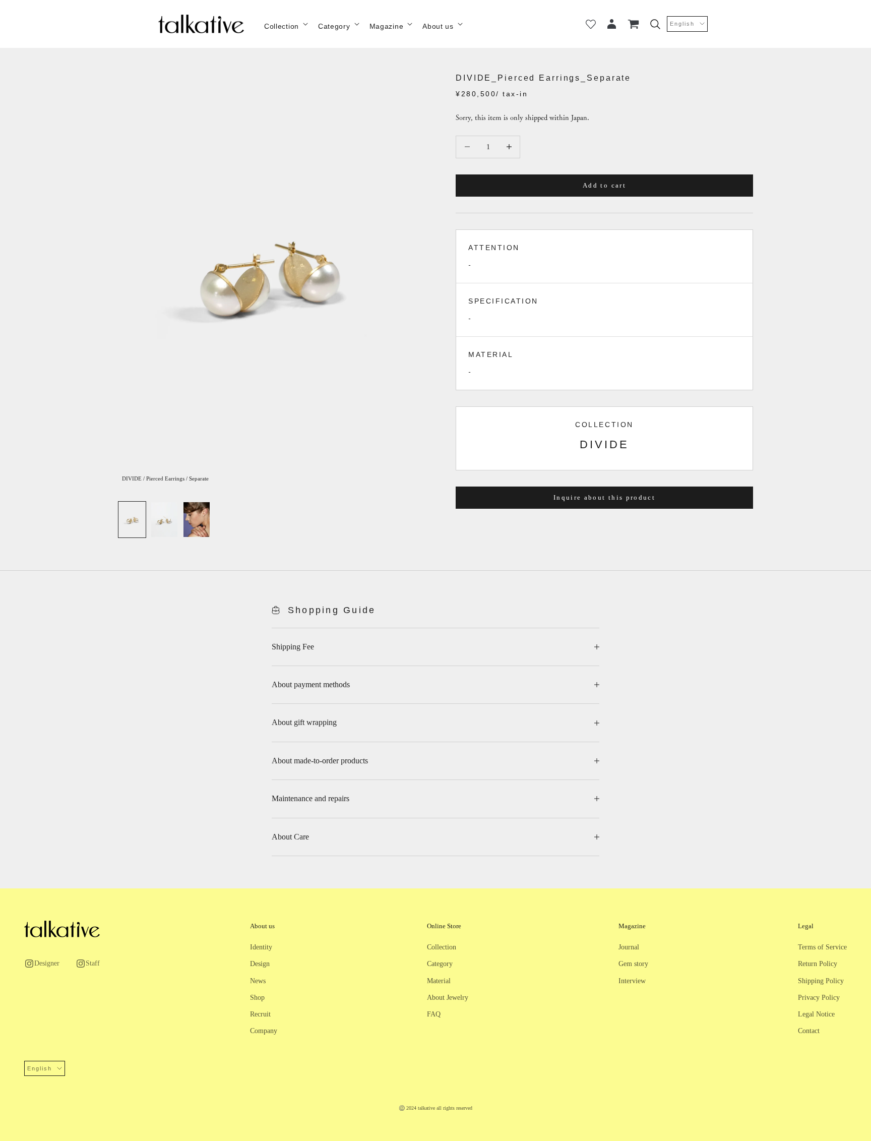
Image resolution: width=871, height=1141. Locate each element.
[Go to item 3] (196, 519)
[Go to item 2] (164, 519)
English (682, 24)
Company (263, 1031)
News (258, 981)
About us (438, 26)
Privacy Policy (819, 997)
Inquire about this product (604, 497)
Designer (46, 963)
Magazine (386, 26)
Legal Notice (816, 1014)
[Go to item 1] (132, 519)
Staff (93, 963)
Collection (281, 26)
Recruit (260, 1014)
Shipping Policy (821, 981)
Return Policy (817, 964)
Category (334, 26)
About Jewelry (447, 997)
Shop (257, 997)
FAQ (434, 1014)
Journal (628, 947)
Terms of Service (822, 947)
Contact (809, 1031)
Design (260, 964)
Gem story (633, 964)
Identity (261, 947)
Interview (632, 981)
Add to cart (604, 185)
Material (439, 981)
